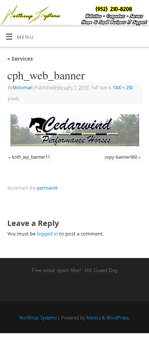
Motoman (22, 87)
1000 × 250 (122, 87)
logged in (47, 234)
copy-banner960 (121, 157)
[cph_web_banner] (74, 130)
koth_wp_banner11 (31, 157)
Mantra (93, 318)
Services (20, 58)
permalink (47, 188)
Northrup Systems (38, 318)
